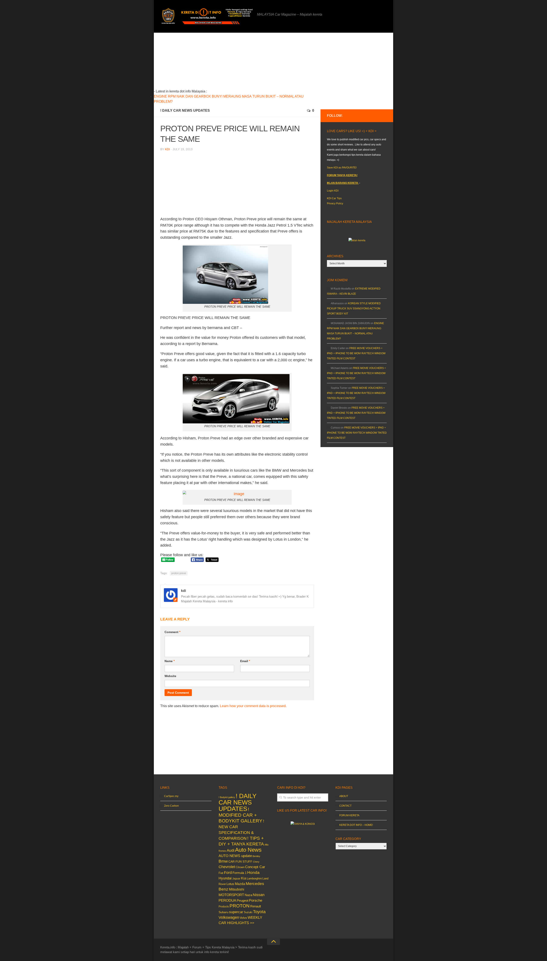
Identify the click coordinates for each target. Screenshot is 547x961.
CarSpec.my (171, 796)
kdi (167, 149)
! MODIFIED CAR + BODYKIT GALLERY (240, 815)
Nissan (259, 894)
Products (224, 906)
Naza (248, 895)
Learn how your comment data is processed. (253, 706)
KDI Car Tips (334, 198)
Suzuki (248, 912)
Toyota (259, 911)
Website (170, 676)
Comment (172, 632)
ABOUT (343, 796)
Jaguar (236, 878)
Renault (255, 906)
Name (170, 661)
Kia (243, 878)
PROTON (239, 905)
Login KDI (332, 190)
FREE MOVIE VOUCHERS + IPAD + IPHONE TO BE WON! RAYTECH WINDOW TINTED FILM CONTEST (356, 353)
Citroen (240, 867)
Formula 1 (239, 873)
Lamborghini (254, 878)
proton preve (178, 573)
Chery (256, 861)
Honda (253, 872)
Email (245, 661)
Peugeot (242, 900)
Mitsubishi (236, 889)
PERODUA (227, 900)
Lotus (230, 884)
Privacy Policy (335, 203)
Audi (230, 850)
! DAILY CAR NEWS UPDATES (185, 110)
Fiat (221, 873)
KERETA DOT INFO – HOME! (356, 825)
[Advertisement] (244, 62)
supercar (236, 912)
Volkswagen (229, 917)
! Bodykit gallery (227, 797)
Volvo (243, 917)
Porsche (255, 900)
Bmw (223, 861)
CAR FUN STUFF (240, 861)
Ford (228, 872)
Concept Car (255, 867)
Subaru (223, 912)
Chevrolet (227, 867)
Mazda (240, 884)
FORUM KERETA (349, 815)
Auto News (248, 850)
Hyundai (225, 878)
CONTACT (345, 805)
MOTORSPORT (231, 895)
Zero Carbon (171, 805)
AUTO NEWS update (235, 856)
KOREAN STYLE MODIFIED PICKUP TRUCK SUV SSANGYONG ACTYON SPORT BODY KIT (354, 308)
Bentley (256, 856)
